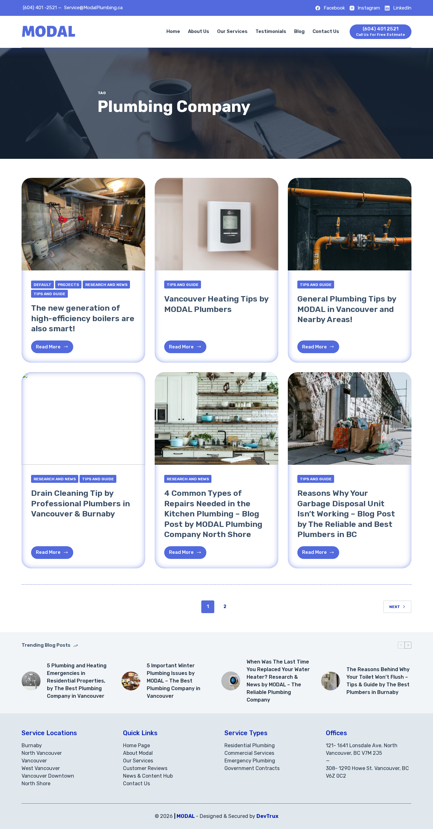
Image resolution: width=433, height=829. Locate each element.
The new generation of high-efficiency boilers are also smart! (82, 318)
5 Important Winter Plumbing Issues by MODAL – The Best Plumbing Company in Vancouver (173, 681)
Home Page (136, 745)
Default (42, 284)
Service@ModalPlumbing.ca (93, 7)
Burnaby (32, 745)
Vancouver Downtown (48, 776)
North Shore (36, 783)
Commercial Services (249, 753)
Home (173, 31)
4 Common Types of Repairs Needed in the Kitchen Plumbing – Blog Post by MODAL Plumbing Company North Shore (213, 514)
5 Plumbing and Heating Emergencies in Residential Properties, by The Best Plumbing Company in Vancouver (77, 681)
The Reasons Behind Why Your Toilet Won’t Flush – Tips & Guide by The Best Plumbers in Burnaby (378, 680)
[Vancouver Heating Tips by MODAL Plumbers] (216, 224)
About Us (198, 31)
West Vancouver (41, 768)
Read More (54, 348)
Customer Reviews (145, 768)
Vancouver (34, 761)
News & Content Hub (148, 776)
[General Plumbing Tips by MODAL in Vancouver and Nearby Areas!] (349, 224)
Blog (299, 31)
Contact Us (326, 31)
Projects (68, 284)
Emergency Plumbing (249, 761)
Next (394, 607)
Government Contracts (252, 768)
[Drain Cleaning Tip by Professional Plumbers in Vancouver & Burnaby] (83, 418)
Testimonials (270, 31)
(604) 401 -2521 (40, 7)
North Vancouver (42, 753)
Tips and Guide (49, 294)
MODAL (186, 816)
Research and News (106, 284)
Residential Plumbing (249, 745)
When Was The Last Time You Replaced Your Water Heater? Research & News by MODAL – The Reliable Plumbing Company (278, 681)
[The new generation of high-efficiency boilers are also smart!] (83, 224)
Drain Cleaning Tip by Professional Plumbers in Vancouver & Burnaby (80, 503)
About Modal (138, 753)
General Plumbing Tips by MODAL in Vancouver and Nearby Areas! (346, 309)
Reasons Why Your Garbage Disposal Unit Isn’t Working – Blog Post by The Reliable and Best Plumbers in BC (346, 514)
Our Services (232, 31)
